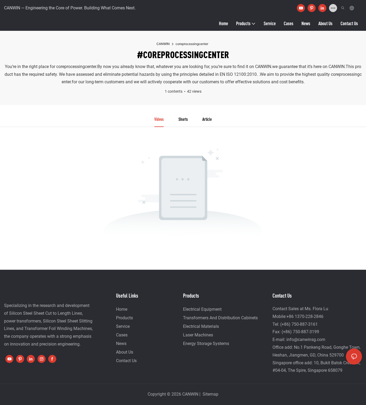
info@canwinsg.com (305, 339)
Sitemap (209, 394)
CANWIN (163, 44)
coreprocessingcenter (191, 44)
